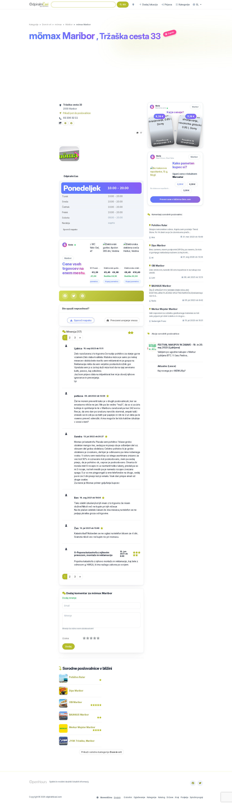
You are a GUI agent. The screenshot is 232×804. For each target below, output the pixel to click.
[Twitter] (200, 783)
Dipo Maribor (76, 690)
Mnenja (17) (74, 331)
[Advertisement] (116, 72)
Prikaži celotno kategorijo (101, 752)
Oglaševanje (139, 797)
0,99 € (180, 184)
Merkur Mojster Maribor (82, 727)
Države (170, 797)
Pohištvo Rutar (77, 677)
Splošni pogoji (196, 797)
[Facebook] (193, 783)
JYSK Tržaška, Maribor (81, 740)
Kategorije (151, 797)
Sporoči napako (70, 229)
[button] (197, 5)
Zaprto (171, 33)
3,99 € (186, 190)
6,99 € (192, 184)
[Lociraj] (133, 5)
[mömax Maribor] (69, 153)
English (117, 797)
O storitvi (128, 797)
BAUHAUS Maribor (79, 714)
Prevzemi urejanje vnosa (123, 320)
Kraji (177, 797)
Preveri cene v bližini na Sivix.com (175, 199)
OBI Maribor (75, 702)
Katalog (161, 797)
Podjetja (184, 797)
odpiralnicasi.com (54, 797)
